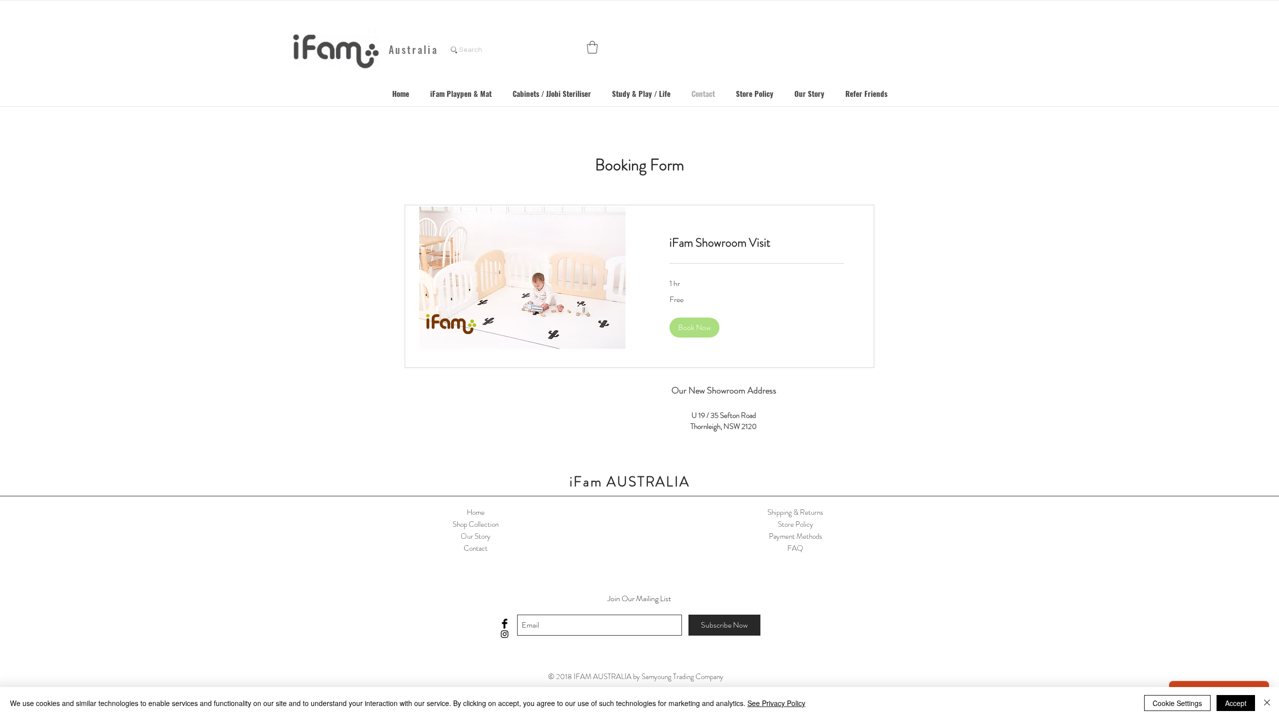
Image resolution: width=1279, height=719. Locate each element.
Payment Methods (795, 536)
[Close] (1267, 703)
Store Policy (795, 524)
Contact (476, 548)
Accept (1236, 703)
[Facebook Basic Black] (505, 624)
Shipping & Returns (795, 512)
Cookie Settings (1177, 703)
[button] (592, 47)
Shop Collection (476, 524)
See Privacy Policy (776, 703)
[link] (756, 243)
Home (476, 512)
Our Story (476, 536)
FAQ (795, 548)
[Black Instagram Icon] (505, 634)
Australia (413, 49)
